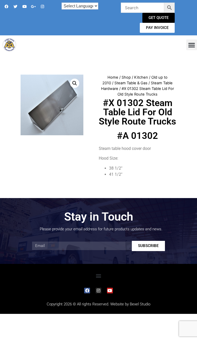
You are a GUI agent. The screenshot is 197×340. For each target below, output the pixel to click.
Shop (126, 77)
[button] (191, 44)
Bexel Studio (140, 304)
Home (112, 77)
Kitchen (141, 77)
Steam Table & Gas (130, 83)
